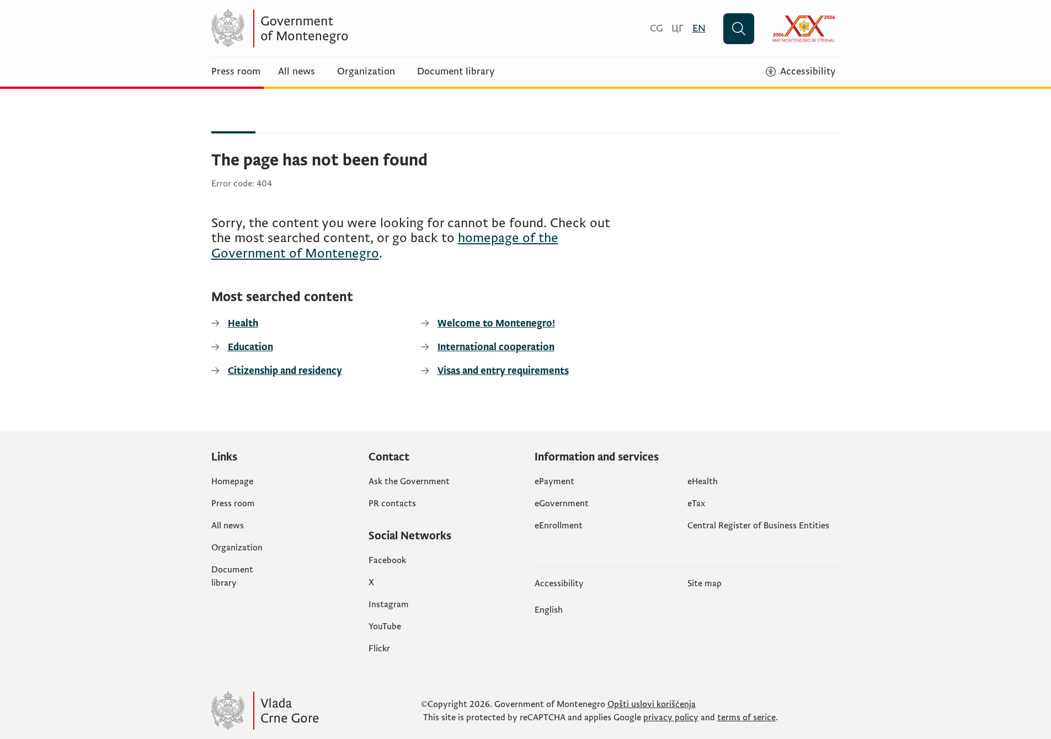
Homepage (232, 481)
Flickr (379, 648)
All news (296, 71)
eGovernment (562, 503)
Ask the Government (409, 481)
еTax (696, 503)
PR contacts (392, 503)
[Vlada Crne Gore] (318, 28)
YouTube (385, 626)
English (549, 609)
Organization (366, 71)
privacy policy (670, 717)
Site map (704, 583)
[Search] (738, 28)
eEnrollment (559, 525)
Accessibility (559, 583)
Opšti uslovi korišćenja (651, 704)
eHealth (702, 481)
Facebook (387, 560)
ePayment (554, 481)
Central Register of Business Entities (758, 525)
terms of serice (746, 717)
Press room (235, 71)
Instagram (389, 604)
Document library (456, 71)
